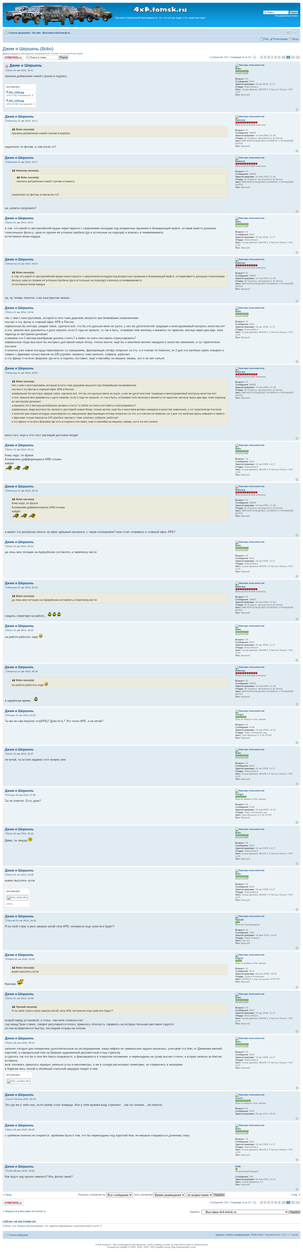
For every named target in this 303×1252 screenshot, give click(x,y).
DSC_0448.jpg (16, 92)
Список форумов (19, 32)
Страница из (240, 57)
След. (294, 1194)
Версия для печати (288, 32)
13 (298, 57)
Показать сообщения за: (92, 1194)
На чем (36, 32)
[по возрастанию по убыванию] (205, 1194)
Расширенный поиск (286, 15)
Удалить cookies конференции (232, 1234)
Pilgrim (10, 959)
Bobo (10, 70)
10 (283, 57)
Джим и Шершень (26, 65)
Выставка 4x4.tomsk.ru (56, 32)
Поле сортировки (143, 1194)
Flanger (11, 715)
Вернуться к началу (297, 110)
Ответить (8, 56)
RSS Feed (257, 1234)
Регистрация (280, 39)
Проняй (11, 920)
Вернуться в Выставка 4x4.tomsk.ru (25, 1211)
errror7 (10, 1099)
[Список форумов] (59, 24)
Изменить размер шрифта (295, 32)
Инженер (12, 121)
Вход (295, 39)
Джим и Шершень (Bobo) (28, 48)
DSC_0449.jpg (16, 100)
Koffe (10, 1171)
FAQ (266, 39)
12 (293, 57)
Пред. (8, 1194)
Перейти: (195, 1212)
